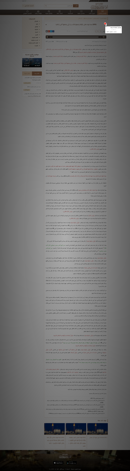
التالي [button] (108, 31)
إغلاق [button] (115, 31)
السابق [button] (111, 31)
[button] (114, 29)
